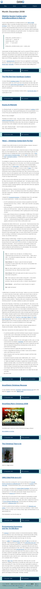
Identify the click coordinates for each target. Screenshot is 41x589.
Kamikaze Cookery (15, 81)
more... (23, 585)
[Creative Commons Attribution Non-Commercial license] (12, 583)
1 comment (25, 70)
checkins (10, 585)
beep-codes (15, 166)
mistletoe (33, 109)
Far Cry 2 (18, 317)
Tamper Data (5, 64)
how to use (22, 583)
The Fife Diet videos (31, 90)
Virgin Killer (4, 485)
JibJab (8, 391)
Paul (5, 156)
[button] (7, 462)
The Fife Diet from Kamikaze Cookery (16, 77)
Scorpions (31, 483)
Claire (29, 168)
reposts (18, 585)
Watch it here (20, 391)
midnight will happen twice (8, 120)
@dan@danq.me (30, 585)
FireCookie (11, 64)
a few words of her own (30, 542)
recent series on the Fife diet (17, 84)
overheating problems (12, 156)
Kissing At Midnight (9, 105)
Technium (6, 533)
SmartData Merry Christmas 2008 (15, 404)
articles (6, 585)
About (14, 6)
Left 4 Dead (24, 317)
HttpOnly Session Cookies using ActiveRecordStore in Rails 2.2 (14, 17)
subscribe (21, 587)
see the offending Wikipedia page (10, 501)
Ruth (26, 155)
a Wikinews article (12, 503)
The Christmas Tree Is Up (11, 444)
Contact (24, 6)
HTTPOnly (4, 25)
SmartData (20, 341)
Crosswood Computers (14, 197)
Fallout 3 (29, 317)
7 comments (26, 134)
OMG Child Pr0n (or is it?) (11, 477)
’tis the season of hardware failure (12, 155)
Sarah (18, 542)
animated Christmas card (27, 389)
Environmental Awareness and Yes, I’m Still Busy (12, 527)
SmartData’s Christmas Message (14, 385)
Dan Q (4, 583)
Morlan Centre (16, 541)
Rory (36, 153)
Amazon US (12, 493)
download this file (10, 61)
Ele (11, 560)
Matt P (9, 560)
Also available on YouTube (8, 431)
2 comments (26, 578)
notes (15, 585)
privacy (37, 583)
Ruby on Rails (31, 22)
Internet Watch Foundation (23, 488)
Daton (18, 240)
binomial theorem (20, 549)
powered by (28, 583)
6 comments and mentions (29, 379)
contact (37, 585)
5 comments (26, 471)
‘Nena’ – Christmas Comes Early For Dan (17, 141)
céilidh (8, 541)
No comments (26, 397)
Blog (5, 6)
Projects (35, 6)
